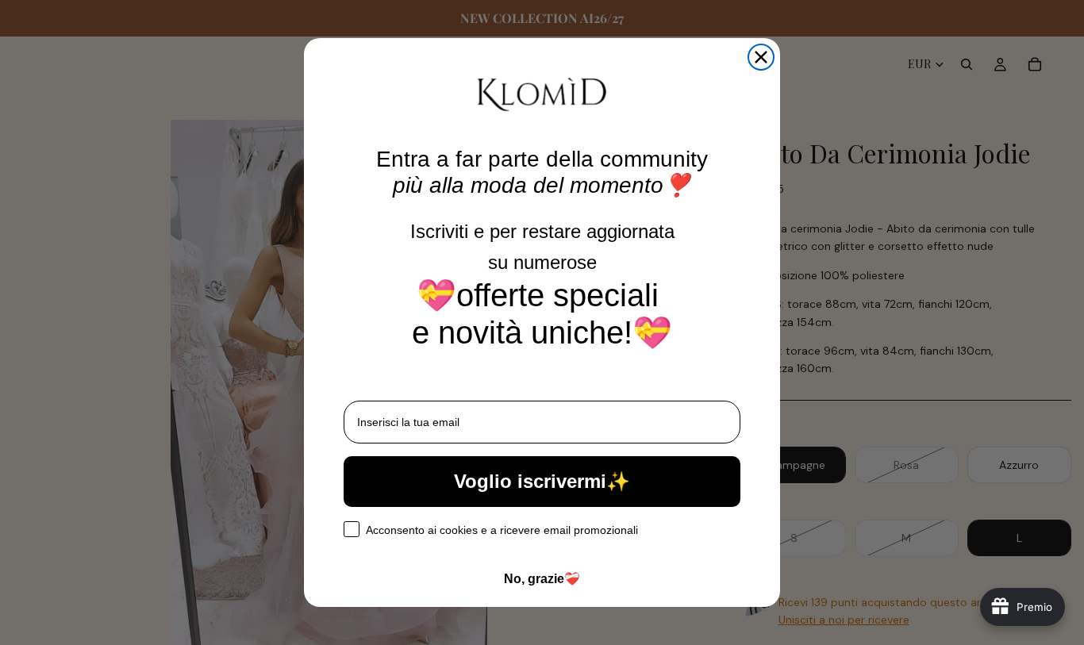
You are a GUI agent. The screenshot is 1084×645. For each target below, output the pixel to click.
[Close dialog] (761, 57)
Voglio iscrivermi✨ (542, 481)
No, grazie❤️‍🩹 (542, 578)
